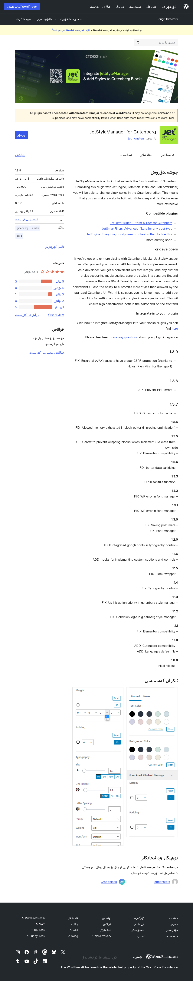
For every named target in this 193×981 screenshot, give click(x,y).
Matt (40, 924)
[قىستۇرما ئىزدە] (138, 42)
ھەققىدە (173, 918)
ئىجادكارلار (105, 929)
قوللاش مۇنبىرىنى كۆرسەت (46, 352)
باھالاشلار (146, 155)
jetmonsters (136, 138)
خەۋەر (174, 924)
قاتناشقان (72, 918)
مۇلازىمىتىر (172, 929)
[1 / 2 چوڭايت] (173, 692)
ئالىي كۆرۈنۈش (54, 247)
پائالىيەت (73, 924)
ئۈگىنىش (106, 918)
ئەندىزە (141, 936)
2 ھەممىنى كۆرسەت (26, 219)
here (175, 328)
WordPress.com (33, 918)
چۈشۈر (21, 135)
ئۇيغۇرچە (137, 957)
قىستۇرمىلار (138, 929)
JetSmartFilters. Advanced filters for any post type (137, 228)
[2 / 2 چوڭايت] (118, 692)
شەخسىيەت (171, 936)
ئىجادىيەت (126, 155)
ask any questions (125, 337)
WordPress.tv (101, 936)
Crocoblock (109, 882)
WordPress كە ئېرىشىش (22, 6)
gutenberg (22, 228)
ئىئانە (74, 929)
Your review (56, 315)
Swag (73, 936)
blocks (35, 228)
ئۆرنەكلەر (139, 924)
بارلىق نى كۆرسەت (27, 315)
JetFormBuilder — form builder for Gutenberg (141, 223)
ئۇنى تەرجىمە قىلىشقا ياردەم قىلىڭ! (70, 29)
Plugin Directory (168, 19)
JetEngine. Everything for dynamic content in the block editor (129, 234)
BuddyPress (35, 936)
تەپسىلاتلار (167, 155)
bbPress (38, 929)
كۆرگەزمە (139, 918)
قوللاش (20, 155)
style (19, 235)
